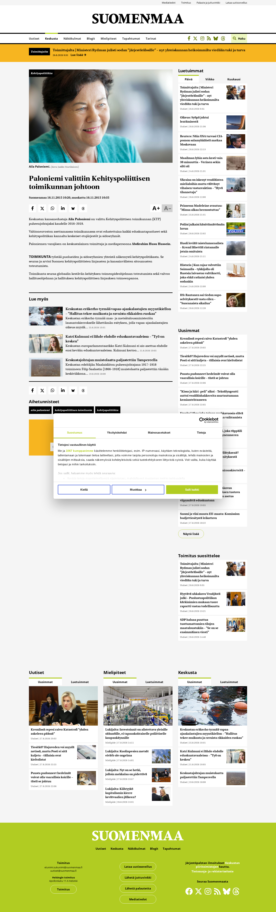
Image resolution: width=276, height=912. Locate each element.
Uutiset (34, 38)
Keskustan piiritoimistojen (218, 864)
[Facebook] (190, 39)
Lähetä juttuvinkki (138, 877)
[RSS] (210, 39)
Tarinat (151, 38)
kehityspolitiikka (107, 410)
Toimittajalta (39, 51)
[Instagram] (203, 39)
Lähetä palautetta (138, 888)
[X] (196, 39)
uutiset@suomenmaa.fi (63, 870)
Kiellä (84, 489)
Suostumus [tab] (74, 432)
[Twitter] (199, 894)
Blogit (91, 38)
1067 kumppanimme (80, 450)
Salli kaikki (192, 489)
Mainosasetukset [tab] (159, 432)
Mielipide (110, 742)
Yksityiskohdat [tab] (117, 432)
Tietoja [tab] (201, 432)
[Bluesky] (227, 894)
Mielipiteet (109, 38)
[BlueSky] (216, 39)
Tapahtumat (131, 38)
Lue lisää (77, 55)
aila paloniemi (40, 410)
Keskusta (51, 38)
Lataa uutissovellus (236, 2)
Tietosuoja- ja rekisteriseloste (213, 871)
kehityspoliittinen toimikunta (73, 410)
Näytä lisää (191, 534)
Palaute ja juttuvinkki (208, 2)
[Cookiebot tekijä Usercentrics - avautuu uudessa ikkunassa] (202, 420)
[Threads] (224, 39)
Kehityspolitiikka (42, 73)
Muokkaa (136, 489)
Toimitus (186, 2)
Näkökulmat (72, 38)
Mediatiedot (169, 2)
